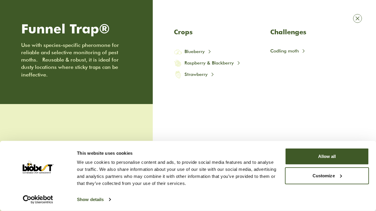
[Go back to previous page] (357, 18)
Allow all (327, 156)
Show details (90, 199)
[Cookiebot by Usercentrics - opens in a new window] (38, 199)
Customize (324, 175)
